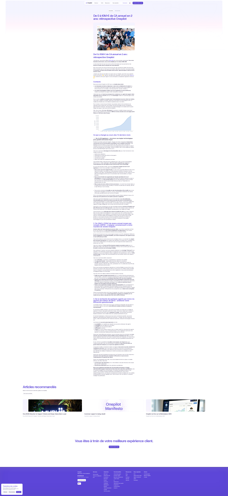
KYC (94, 477)
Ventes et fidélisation (97, 475)
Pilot (134, 474)
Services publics (107, 491)
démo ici (132, 75)
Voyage (105, 489)
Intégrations (116, 484)
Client (135, 478)
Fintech (105, 480)
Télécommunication (107, 487)
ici (101, 75)
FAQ (126, 475)
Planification (116, 481)
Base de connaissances (118, 477)
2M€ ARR (111, 60)
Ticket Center (116, 478)
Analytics (115, 487)
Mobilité (105, 486)
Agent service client (138, 475)
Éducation (106, 478)
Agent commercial (137, 477)
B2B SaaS (106, 474)
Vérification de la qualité (118, 483)
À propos (127, 477)
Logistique (106, 483)
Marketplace (106, 484)
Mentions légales (147, 475)
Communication (117, 486)
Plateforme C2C (107, 475)
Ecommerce (106, 477)
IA (114, 480)
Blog (127, 474)
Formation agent (117, 475)
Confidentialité (147, 474)
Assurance (106, 481)
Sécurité (127, 478)
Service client (95, 474)
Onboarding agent (117, 474)
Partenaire (136, 480)
